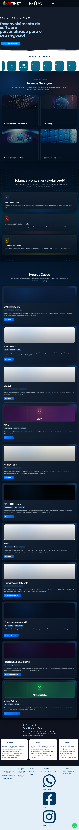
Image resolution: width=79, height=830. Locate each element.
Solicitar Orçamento (11, 635)
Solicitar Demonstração (12, 595)
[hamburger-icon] (53, 3)
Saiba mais (9, 319)
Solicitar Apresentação (12, 714)
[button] (31, 774)
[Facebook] (35, 3)
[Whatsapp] (31, 3)
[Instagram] (40, 3)
